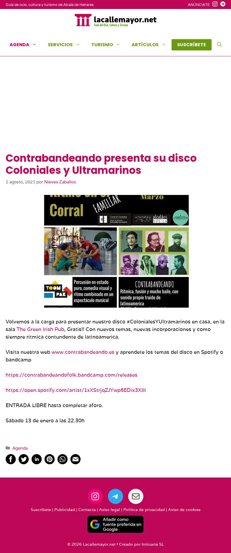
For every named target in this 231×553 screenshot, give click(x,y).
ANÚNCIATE (199, 4)
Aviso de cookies (184, 509)
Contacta (87, 509)
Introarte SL (153, 544)
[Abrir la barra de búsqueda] (219, 44)
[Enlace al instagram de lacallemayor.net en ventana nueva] (213, 4)
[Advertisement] (115, 109)
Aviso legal (109, 509)
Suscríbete (41, 509)
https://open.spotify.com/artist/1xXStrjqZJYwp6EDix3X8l (76, 390)
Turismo (102, 44)
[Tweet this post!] (24, 462)
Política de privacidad (144, 509)
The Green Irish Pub (40, 329)
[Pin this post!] (50, 462)
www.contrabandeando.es (83, 352)
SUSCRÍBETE (191, 44)
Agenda (19, 44)
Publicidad (64, 509)
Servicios (60, 44)
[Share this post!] (11, 462)
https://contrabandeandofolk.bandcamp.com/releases (71, 375)
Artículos (145, 44)
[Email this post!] (75, 462)
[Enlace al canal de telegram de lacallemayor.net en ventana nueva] (221, 4)
